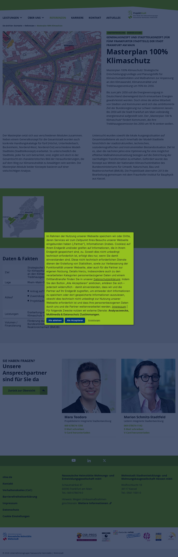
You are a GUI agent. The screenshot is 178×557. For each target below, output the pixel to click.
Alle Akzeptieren (75, 320)
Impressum (119, 306)
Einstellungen (94, 320)
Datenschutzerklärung (107, 279)
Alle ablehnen (55, 320)
